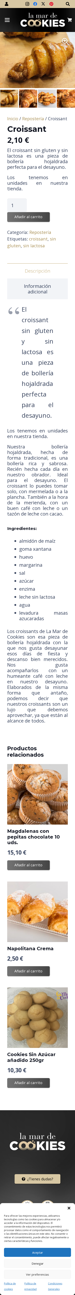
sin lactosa (34, 245)
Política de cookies (10, 1286)
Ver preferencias (37, 1274)
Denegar (38, 1263)
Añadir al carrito (28, 216)
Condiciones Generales (55, 1286)
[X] (43, 4)
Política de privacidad (30, 1286)
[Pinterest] (51, 4)
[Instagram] (27, 4)
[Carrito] (69, 20)
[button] (69, 1208)
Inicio (12, 118)
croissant (38, 239)
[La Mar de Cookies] (42, 20)
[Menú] (7, 20)
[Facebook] (35, 4)
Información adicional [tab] (37, 289)
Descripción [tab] (37, 270)
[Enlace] (6, 4)
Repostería (33, 118)
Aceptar (37, 1252)
